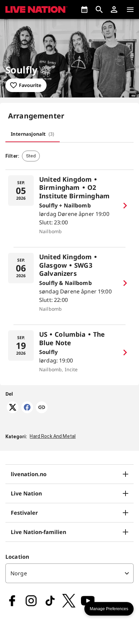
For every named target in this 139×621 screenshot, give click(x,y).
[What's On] (84, 9)
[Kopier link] (42, 407)
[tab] (32, 134)
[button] (114, 9)
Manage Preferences (109, 608)
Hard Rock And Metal (53, 436)
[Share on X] (13, 411)
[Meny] (130, 9)
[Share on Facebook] (27, 411)
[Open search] (99, 9)
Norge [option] (18, 573)
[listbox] (69, 573)
